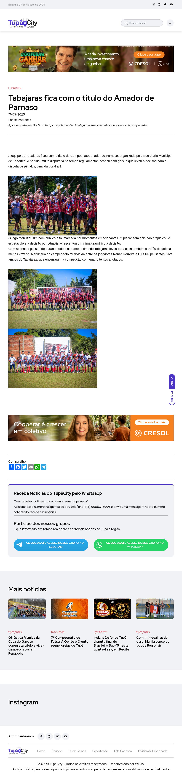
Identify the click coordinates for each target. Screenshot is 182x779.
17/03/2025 (15, 632)
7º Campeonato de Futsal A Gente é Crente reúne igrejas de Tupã (69, 642)
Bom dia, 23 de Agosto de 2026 (26, 4)
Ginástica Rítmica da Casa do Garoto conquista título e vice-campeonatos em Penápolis (26, 645)
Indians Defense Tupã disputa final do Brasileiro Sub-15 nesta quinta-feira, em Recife (111, 644)
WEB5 (139, 764)
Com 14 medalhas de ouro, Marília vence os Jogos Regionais (152, 642)
